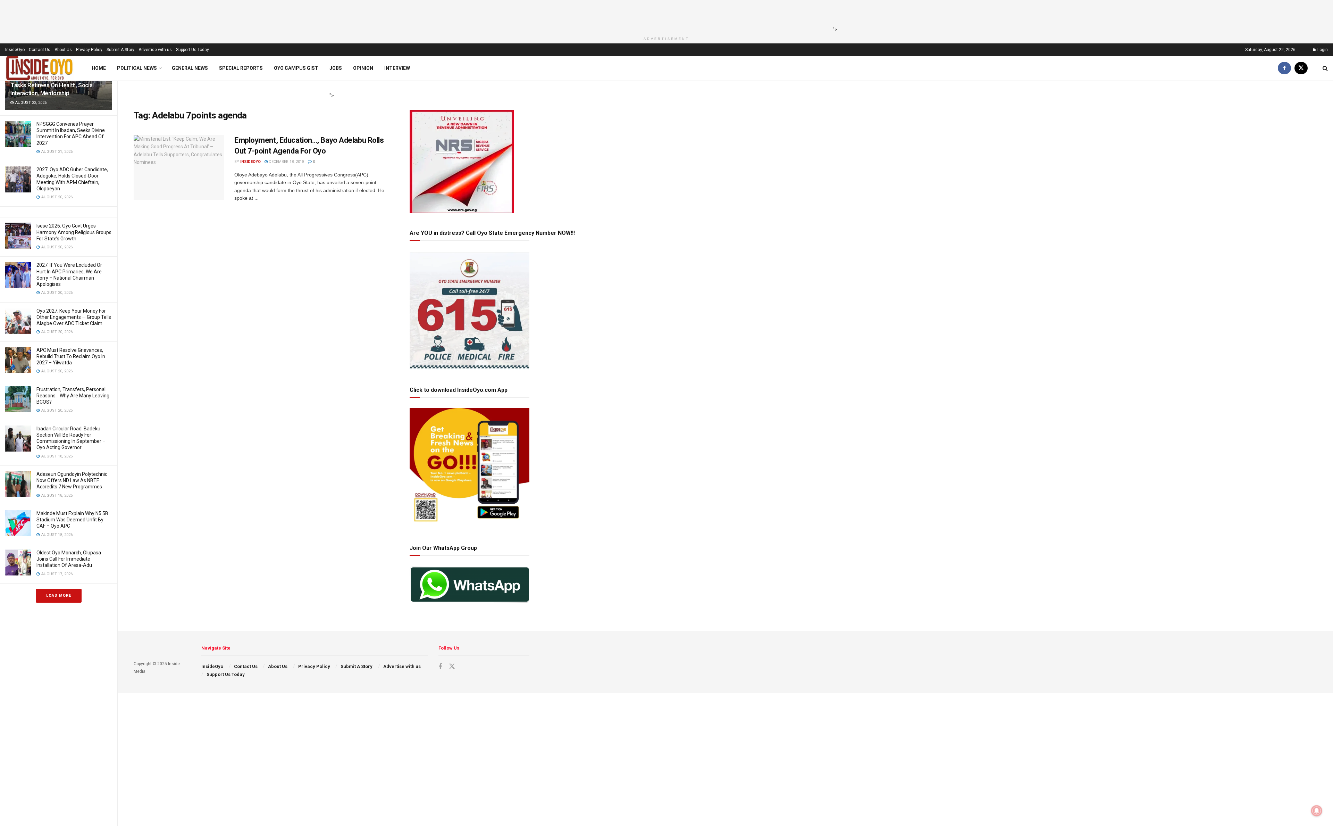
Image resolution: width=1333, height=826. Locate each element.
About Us (63, 49)
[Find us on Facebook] (1284, 68)
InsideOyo (15, 49)
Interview (397, 68)
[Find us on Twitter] (1301, 68)
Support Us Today (192, 49)
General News (190, 68)
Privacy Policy (89, 49)
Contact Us (39, 49)
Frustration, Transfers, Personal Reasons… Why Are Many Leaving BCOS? (72, 396)
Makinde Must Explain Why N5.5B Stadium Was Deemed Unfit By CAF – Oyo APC (72, 520)
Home (99, 68)
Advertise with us (155, 49)
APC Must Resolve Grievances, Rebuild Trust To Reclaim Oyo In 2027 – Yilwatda (70, 356)
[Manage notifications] (1316, 810)
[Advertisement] (664, 15)
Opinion (363, 68)
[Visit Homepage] (39, 68)
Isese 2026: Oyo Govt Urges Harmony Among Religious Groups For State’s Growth (73, 232)
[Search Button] (1325, 68)
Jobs (335, 68)
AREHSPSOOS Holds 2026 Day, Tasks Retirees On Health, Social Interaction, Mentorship (52, 85)
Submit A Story (120, 49)
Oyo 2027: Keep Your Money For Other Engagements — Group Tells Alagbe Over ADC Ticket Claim (73, 317)
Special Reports (241, 68)
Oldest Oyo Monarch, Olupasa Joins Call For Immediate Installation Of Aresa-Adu (68, 559)
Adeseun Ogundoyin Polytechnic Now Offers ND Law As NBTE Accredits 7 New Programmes (71, 480)
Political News (137, 68)
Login (1322, 49)
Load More (58, 595)
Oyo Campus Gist (296, 68)
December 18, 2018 (286, 161)
